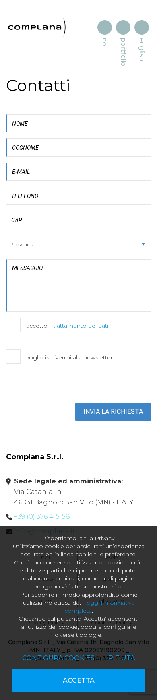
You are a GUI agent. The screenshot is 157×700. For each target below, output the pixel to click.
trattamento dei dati (80, 325)
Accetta (79, 680)
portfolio (123, 52)
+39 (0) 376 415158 (42, 516)
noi (105, 43)
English (142, 49)
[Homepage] (36, 27)
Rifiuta (121, 658)
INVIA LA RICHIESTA (113, 411)
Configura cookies (58, 658)
